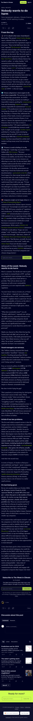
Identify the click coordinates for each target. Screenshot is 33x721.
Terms (22, 707)
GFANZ (22, 225)
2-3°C (14, 68)
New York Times (6, 59)
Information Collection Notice (17, 594)
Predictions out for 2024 (10, 646)
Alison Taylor (5, 244)
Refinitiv (4, 371)
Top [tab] (3, 641)
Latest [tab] (7, 641)
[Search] (30, 641)
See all (5, 685)
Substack (8, 717)
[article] (16, 650)
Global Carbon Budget (23, 38)
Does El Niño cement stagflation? (8, 672)
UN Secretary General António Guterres (14, 226)
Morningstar (16, 368)
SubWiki (20, 248)
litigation (18, 104)
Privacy (17, 707)
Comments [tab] (5, 620)
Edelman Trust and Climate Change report (17, 237)
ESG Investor (13, 152)
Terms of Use (24, 592)
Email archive (6, 7)
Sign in (29, 2)
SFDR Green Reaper (7, 408)
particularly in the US (20, 173)
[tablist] (8, 620)
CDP (8, 214)
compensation (27, 102)
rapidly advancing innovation (10, 474)
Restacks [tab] (12, 620)
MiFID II (28, 285)
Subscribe (23, 2)
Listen (29, 23)
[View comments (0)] (9, 28)
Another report (25, 130)
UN (5, 218)
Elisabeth (4, 22)
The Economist (16, 47)
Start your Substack (12, 713)
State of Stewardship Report (12, 202)
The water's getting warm (10, 659)
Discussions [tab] (14, 641)
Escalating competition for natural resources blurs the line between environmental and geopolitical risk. (11, 661)
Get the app (24, 713)
